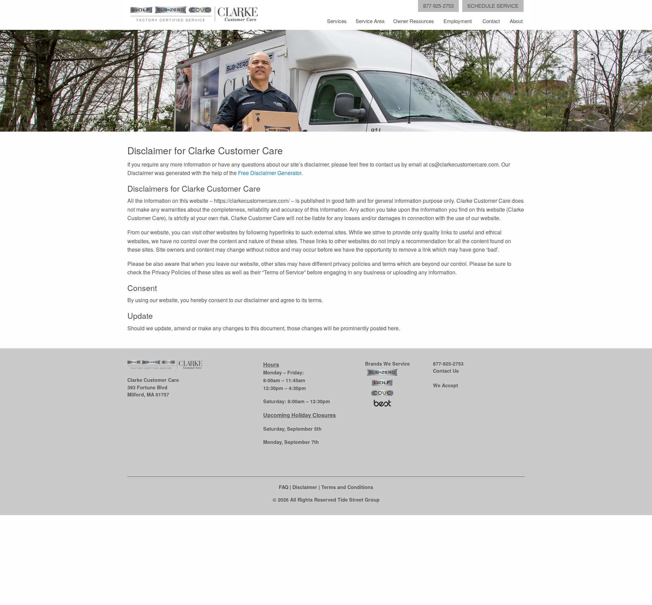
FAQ (283, 487)
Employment (457, 20)
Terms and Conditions (347, 487)
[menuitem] (337, 21)
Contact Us (446, 370)
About (516, 20)
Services (337, 20)
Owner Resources (413, 20)
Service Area (370, 20)
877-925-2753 (448, 363)
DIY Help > (98, 578)
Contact (491, 20)
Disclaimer (304, 487)
